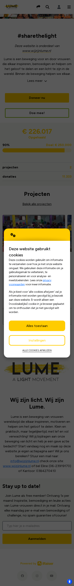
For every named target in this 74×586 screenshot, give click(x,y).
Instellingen (37, 340)
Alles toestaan (37, 326)
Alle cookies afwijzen (37, 350)
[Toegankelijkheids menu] (69, 581)
